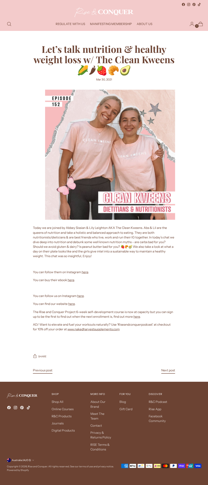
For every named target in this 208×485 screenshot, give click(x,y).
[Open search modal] (9, 24)
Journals (58, 423)
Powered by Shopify (18, 470)
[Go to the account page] (190, 24)
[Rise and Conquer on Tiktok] (199, 4)
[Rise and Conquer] (104, 12)
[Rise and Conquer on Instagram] (189, 4)
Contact (96, 425)
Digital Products (63, 430)
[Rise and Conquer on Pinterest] (194, 4)
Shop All (57, 402)
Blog (122, 402)
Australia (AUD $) (21, 460)
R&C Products (62, 416)
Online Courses (63, 409)
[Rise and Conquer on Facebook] (183, 4)
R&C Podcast (158, 402)
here (85, 272)
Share (42, 356)
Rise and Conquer (37, 466)
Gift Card (125, 409)
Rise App (155, 409)
